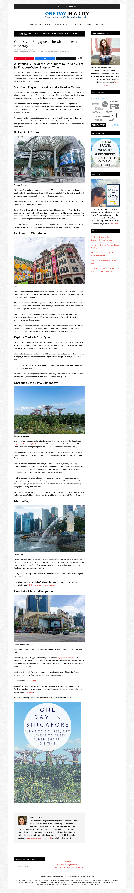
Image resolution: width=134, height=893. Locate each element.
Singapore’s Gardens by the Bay (26, 444)
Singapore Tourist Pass (65, 658)
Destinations (33, 33)
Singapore (47, 33)
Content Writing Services (67, 864)
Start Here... (114, 224)
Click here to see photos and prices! (42, 585)
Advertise (67, 862)
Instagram (29, 692)
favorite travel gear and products (39, 838)
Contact (67, 859)
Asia (40, 33)
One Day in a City (67, 15)
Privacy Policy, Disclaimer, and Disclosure (67, 867)
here (68, 52)
